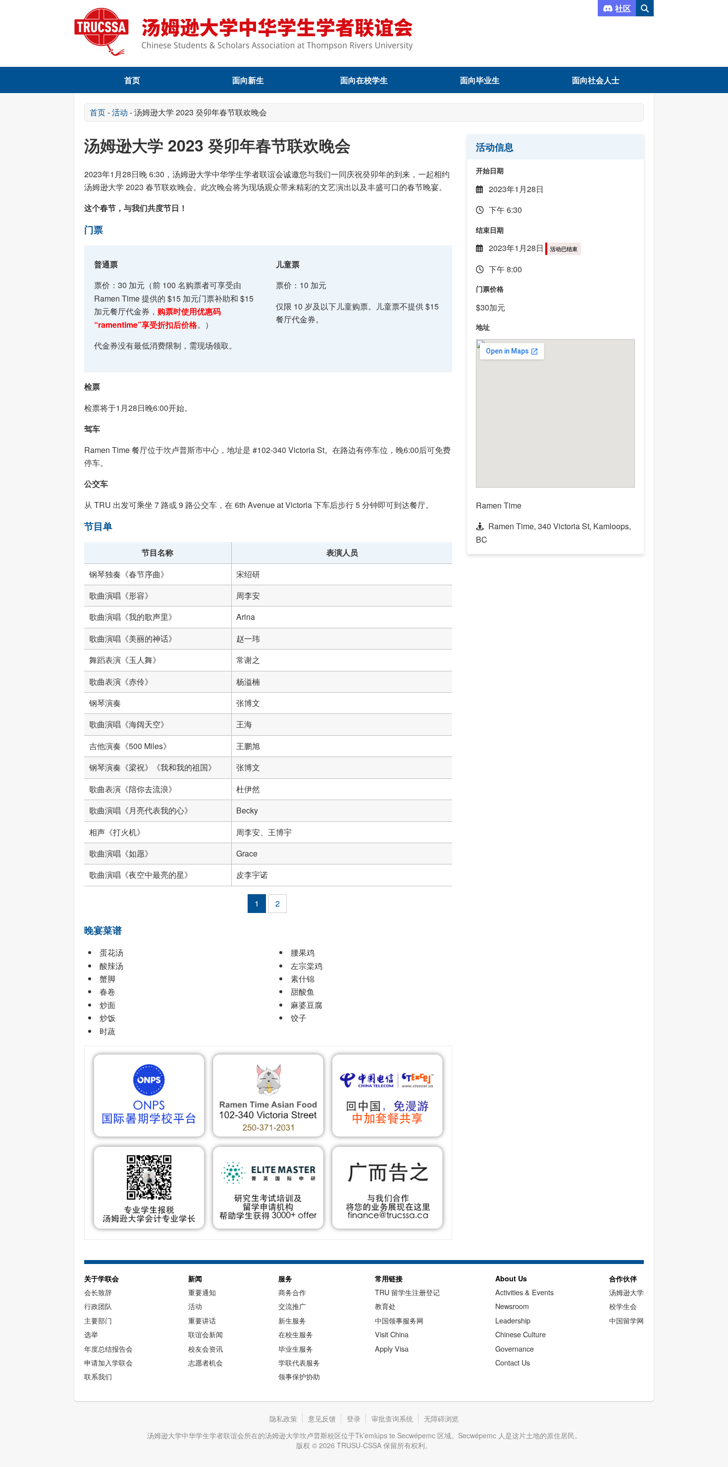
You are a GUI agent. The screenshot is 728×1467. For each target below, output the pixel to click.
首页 (132, 80)
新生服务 (292, 1320)
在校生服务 (295, 1334)
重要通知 (202, 1292)
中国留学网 (626, 1320)
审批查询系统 (392, 1418)
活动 (120, 112)
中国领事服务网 (399, 1320)
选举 (91, 1334)
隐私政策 (283, 1418)
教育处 (385, 1306)
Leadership (512, 1320)
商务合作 (292, 1292)
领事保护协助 (299, 1376)
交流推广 (292, 1306)
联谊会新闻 (205, 1334)
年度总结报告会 (108, 1348)
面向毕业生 (480, 80)
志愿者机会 (205, 1362)
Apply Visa (392, 1348)
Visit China (392, 1334)
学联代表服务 (299, 1362)
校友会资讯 (205, 1348)
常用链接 (389, 1278)
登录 (354, 1418)
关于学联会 (101, 1278)
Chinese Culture (520, 1334)
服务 (285, 1278)
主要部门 (98, 1320)
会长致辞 (98, 1292)
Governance (514, 1348)
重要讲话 (202, 1320)
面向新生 (248, 80)
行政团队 (98, 1306)
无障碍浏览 (441, 1418)
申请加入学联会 (108, 1362)
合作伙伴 (623, 1278)
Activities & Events (524, 1292)
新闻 (195, 1278)
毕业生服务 (295, 1348)
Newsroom (512, 1306)
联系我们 (98, 1376)
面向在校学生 (364, 80)
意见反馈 (322, 1418)
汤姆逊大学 (626, 1292)
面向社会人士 (596, 80)
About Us (511, 1278)
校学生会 (623, 1306)
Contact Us (512, 1362)
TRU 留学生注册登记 (407, 1292)
